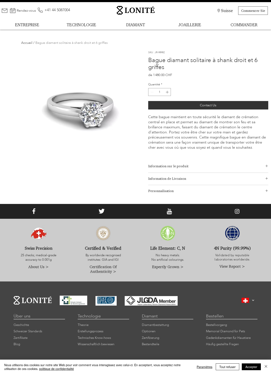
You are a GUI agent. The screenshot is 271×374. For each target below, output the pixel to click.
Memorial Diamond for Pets (225, 331)
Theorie (83, 325)
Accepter (251, 367)
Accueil (26, 42)
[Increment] (167, 92)
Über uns (22, 316)
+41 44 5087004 (57, 10)
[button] (253, 300)
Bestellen (215, 316)
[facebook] (34, 211)
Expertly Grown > (168, 266)
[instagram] (237, 211)
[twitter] (102, 211)
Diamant (150, 316)
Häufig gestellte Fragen (222, 344)
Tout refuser (227, 367)
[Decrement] (151, 92)
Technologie (89, 316)
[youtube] (169, 211)
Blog (17, 344)
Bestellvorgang (216, 325)
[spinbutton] (159, 92)
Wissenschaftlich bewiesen (96, 344)
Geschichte (21, 325)
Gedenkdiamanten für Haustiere (228, 338)
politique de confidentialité (56, 369)
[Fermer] (265, 367)
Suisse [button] (227, 10)
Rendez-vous (26, 10)
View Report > (232, 266)
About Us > (38, 266)
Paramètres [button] (204, 367)
